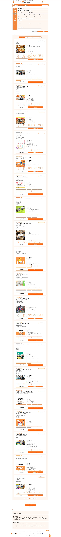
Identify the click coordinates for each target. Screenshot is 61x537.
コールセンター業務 (42, 518)
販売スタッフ (28, 425)
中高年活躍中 (41, 523)
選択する (20, 20)
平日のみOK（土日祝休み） (16, 525)
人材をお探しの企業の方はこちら (33, 531)
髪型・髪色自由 (41, 526)
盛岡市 (15, 513)
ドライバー (17, 519)
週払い (24, 524)
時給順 (27, 37)
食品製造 (28, 517)
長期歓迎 (26, 525)
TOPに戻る (48, 530)
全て (44, 14)
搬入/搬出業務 (35, 517)
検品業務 (26, 517)
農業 (30, 517)
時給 (19, 16)
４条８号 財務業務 (29, 382)
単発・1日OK (23, 525)
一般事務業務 (45, 518)
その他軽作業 (32, 517)
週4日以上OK (41, 524)
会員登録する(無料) (30, 504)
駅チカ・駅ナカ (39, 525)
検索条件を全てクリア (34, 31)
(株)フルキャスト (26, 533)
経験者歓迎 (19, 523)
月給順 (38, 37)
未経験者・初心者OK (30, 523)
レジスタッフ (20, 518)
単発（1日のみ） (21, 12)
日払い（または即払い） (20, 524)
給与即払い (28, 524)
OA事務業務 (14, 519)
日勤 (19, 14)
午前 (24, 14)
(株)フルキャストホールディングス (21, 533)
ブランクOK (34, 523)
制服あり (20, 526)
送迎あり (45, 525)
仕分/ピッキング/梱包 (29, 76)
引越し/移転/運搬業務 (40, 517)
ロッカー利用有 (37, 526)
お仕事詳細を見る (35, 59)
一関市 (19, 513)
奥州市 (21, 513)
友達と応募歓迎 (29, 526)
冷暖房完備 (35, 526)
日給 (26, 16)
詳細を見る (41, 40)
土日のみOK (45, 524)
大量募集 (32, 526)
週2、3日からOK (38, 524)
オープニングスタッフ (15, 524)
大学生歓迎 (14, 523)
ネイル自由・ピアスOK (15, 527)
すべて (42, 16)
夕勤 (34, 14)
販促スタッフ (30, 518)
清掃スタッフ (43, 517)
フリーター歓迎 (26, 523)
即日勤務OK (20, 525)
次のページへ (34, 498)
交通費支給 (42, 525)
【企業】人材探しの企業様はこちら (45, 0)
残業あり (24, 526)
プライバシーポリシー (39, 533)
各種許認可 (28, 531)
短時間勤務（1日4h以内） (30, 525)
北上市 (17, 513)
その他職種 (20, 519)
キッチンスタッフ (29, 288)
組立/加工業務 (28, 334)
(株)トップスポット (35, 533)
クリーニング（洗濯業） (15, 518)
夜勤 (39, 14)
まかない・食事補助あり (15, 526)
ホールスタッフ (28, 50)
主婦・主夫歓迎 (22, 523)
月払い (26, 524)
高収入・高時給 (31, 524)
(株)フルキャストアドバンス (30, 533)
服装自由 (22, 526)
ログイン (30, 507)
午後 (29, 14)
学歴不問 (17, 523)
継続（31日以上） (31, 12)
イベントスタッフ (27, 518)
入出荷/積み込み (29, 165)
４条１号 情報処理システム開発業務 (31, 469)
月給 (34, 16)
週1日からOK (35, 524)
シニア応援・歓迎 (37, 523)
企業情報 (20, 531)
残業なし (26, 526)
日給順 (33, 37)
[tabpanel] (20, 49)
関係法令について (24, 531)
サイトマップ (39, 531)
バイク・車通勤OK (35, 525)
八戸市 (14, 513)
